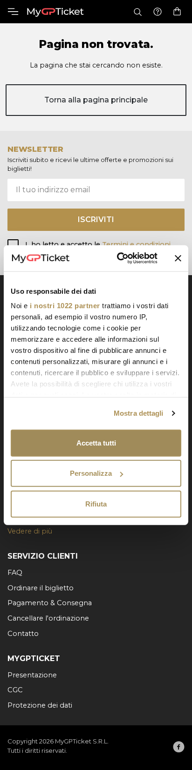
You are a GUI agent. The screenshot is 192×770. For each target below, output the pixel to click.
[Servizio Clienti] (157, 12)
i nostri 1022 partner (65, 306)
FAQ (14, 572)
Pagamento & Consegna (49, 603)
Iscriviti (96, 219)
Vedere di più (29, 531)
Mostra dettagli (139, 413)
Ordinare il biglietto (40, 588)
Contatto (23, 633)
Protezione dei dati (39, 705)
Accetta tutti (96, 442)
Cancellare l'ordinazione (48, 618)
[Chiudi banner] (178, 258)
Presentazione (32, 675)
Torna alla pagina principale (96, 99)
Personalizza (91, 473)
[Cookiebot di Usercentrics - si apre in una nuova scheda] (119, 258)
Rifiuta (96, 503)
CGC (15, 690)
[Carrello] (177, 11)
